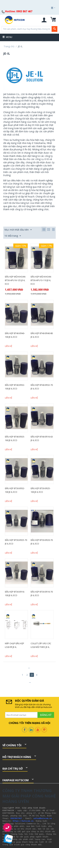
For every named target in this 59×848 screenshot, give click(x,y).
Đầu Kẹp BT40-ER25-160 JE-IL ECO (15, 438)
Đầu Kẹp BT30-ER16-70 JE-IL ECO (42, 593)
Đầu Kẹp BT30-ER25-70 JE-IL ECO (16, 542)
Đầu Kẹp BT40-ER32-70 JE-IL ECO (42, 386)
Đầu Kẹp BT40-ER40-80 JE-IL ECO (42, 335)
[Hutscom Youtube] (37, 729)
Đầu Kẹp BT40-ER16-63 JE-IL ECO (42, 438)
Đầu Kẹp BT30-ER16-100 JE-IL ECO (15, 593)
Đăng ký (45, 715)
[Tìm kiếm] (54, 29)
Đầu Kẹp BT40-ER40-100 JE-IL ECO (15, 335)
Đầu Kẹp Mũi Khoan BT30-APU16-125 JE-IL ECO (15, 280)
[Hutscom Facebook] (24, 729)
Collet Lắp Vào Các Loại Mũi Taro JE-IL (41, 645)
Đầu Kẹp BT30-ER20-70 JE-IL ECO (42, 542)
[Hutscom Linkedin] (31, 729)
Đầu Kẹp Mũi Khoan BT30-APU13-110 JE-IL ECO (41, 280)
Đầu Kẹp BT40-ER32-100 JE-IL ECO (15, 386)
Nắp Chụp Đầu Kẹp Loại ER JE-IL (14, 645)
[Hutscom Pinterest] (44, 729)
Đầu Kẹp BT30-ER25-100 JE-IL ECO (40, 490)
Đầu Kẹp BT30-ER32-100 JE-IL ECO (15, 490)
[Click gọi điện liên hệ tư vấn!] (7, 827)
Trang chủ (9, 46)
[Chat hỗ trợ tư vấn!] (8, 839)
